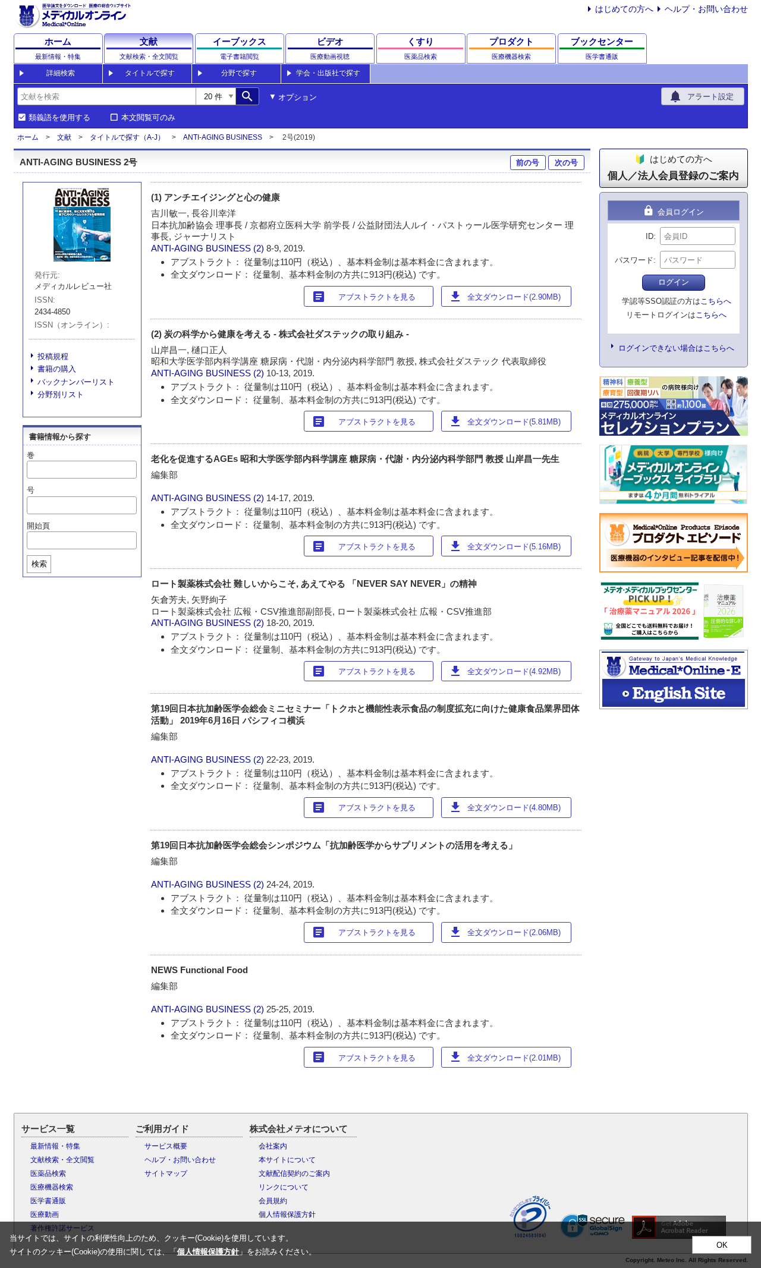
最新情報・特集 (55, 1146)
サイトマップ (165, 1173)
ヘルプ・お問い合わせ (706, 9)
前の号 (527, 162)
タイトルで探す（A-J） (127, 137)
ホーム (28, 137)
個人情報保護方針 (287, 1214)
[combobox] (106, 96)
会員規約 (273, 1201)
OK (722, 1245)
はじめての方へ (624, 9)
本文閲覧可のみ (148, 118)
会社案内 (273, 1146)
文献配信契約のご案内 (294, 1173)
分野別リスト (60, 394)
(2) (259, 248)
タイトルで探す (150, 73)
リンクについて (284, 1187)
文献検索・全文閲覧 (62, 1160)
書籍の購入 (56, 368)
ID (649, 236)
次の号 (566, 162)
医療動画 (44, 1214)
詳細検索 (60, 73)
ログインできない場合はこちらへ (676, 348)
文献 (64, 137)
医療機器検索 (51, 1187)
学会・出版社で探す (328, 73)
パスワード (634, 260)
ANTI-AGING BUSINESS (222, 137)
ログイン (673, 282)
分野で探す (239, 73)
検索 (39, 563)
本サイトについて (287, 1160)
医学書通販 (48, 1201)
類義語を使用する (59, 118)
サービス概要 (165, 1146)
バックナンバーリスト (76, 381)
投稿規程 (52, 356)
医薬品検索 (48, 1173)
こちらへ (715, 301)
